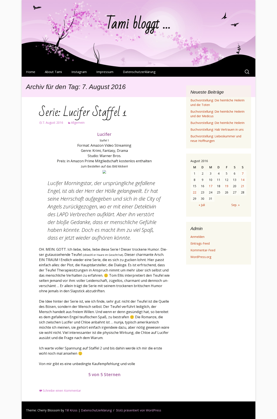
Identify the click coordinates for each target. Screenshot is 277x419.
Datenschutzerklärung (139, 72)
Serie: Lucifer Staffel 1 (83, 112)
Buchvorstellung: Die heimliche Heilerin (217, 123)
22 (194, 192)
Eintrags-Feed (200, 243)
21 (242, 186)
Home (30, 72)
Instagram (79, 72)
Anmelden (197, 237)
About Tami (53, 72)
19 (226, 186)
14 (242, 180)
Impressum (104, 72)
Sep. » (235, 205)
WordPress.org (200, 257)
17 (210, 186)
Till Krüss (71, 410)
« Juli (202, 205)
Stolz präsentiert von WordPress (138, 410)
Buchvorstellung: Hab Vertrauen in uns (217, 129)
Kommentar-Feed (202, 250)
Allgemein (78, 122)
